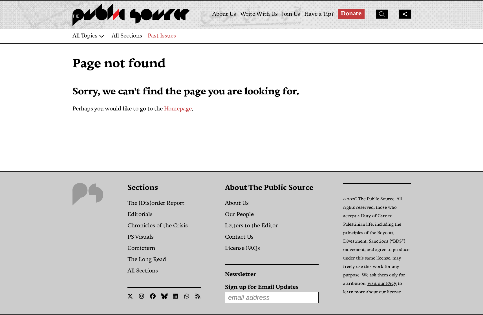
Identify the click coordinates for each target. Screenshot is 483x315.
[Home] (131, 14)
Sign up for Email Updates (261, 287)
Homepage (178, 109)
